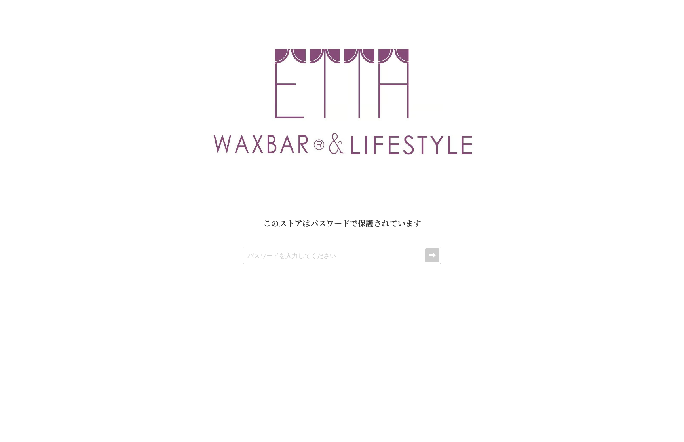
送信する (432, 255)
